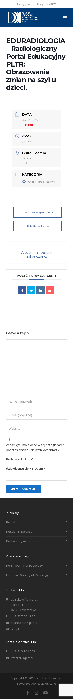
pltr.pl (15, 629)
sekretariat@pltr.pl (24, 622)
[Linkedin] (40, 290)
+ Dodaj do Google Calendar (37, 212)
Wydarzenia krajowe (41, 182)
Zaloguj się (23, 4)
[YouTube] (45, 693)
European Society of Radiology (27, 575)
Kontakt (11, 522)
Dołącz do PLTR (46, 4)
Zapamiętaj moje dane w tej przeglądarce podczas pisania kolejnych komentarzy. (35, 447)
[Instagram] (36, 693)
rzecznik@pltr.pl (22, 658)
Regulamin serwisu (19, 531)
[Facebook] (28, 693)
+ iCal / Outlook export (37, 225)
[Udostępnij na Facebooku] (22, 290)
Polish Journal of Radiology (24, 565)
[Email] (50, 290)
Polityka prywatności (20, 541)
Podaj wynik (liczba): (20, 459)
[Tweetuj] (31, 290)
